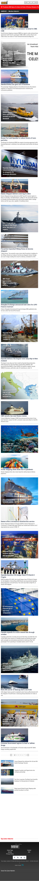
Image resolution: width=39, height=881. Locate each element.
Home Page (10, 850)
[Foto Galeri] (31, 2)
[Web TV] (28, 2)
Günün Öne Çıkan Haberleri (8, 871)
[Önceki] (11, 755)
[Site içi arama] (36, 2)
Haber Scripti (18, 865)
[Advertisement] (19, 816)
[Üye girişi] (21, 857)
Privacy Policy (10, 854)
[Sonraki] (28, 755)
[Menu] (25, 2)
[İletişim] (34, 2)
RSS (29, 852)
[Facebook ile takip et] (14, 857)
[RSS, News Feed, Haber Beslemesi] (18, 857)
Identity (10, 852)
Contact (29, 850)
